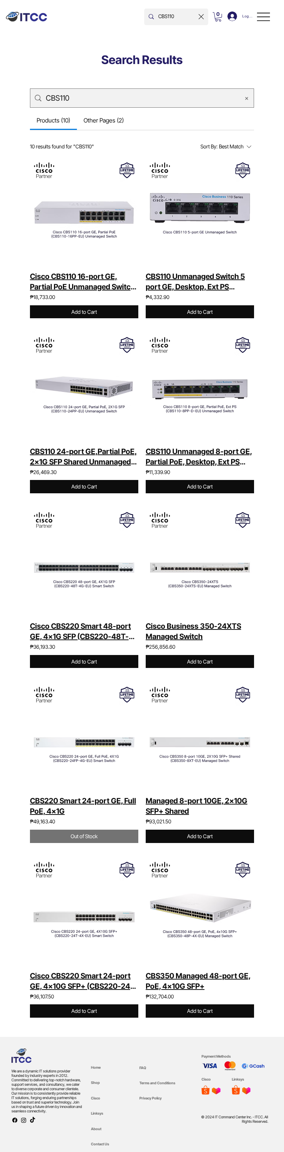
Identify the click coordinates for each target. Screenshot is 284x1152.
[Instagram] (23, 1120)
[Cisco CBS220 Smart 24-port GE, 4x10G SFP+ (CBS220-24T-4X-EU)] (84, 912)
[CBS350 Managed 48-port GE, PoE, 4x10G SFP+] (200, 912)
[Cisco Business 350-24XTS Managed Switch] (200, 562)
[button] (218, 16)
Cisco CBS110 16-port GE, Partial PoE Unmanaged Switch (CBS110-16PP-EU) (82, 282)
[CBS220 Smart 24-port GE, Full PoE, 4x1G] (84, 737)
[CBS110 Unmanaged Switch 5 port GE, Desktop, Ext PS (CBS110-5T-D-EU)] (200, 212)
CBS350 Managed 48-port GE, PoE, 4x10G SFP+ (198, 981)
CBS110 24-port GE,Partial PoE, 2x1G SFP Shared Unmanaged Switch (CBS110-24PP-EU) (83, 457)
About (96, 1129)
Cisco (95, 1098)
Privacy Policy (150, 1098)
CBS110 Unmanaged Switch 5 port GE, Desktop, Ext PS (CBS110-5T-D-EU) (195, 282)
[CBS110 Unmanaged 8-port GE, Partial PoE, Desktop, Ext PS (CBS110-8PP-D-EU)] (200, 387)
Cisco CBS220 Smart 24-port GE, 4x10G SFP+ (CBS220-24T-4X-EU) (84, 981)
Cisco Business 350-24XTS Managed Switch (193, 631)
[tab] (53, 120)
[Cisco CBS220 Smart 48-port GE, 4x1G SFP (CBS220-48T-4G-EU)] (84, 562)
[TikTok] (32, 1120)
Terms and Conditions (157, 1083)
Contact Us (100, 1144)
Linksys (97, 1113)
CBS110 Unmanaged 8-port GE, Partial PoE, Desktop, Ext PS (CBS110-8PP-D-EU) (199, 457)
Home (96, 1067)
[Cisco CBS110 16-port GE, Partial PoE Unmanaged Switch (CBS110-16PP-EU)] (84, 212)
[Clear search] (201, 17)
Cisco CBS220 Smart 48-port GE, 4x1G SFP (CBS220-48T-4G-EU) (80, 632)
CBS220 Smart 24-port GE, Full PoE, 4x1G (83, 806)
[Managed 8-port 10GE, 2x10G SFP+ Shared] (200, 737)
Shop (95, 1083)
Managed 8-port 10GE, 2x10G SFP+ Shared (196, 806)
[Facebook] (14, 1120)
